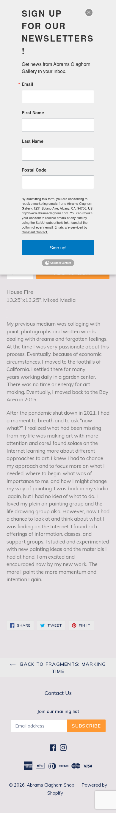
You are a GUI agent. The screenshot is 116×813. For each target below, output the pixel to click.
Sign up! (58, 248)
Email (27, 84)
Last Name (32, 141)
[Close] (89, 12)
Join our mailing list (58, 711)
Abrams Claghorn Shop (51, 785)
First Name (33, 112)
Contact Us (58, 693)
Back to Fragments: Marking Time (62, 667)
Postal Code (34, 170)
